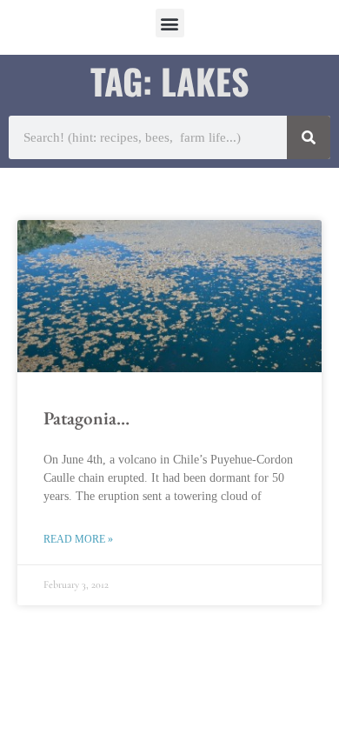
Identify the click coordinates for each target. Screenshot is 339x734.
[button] (170, 23)
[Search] (308, 137)
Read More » (78, 539)
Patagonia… (86, 418)
